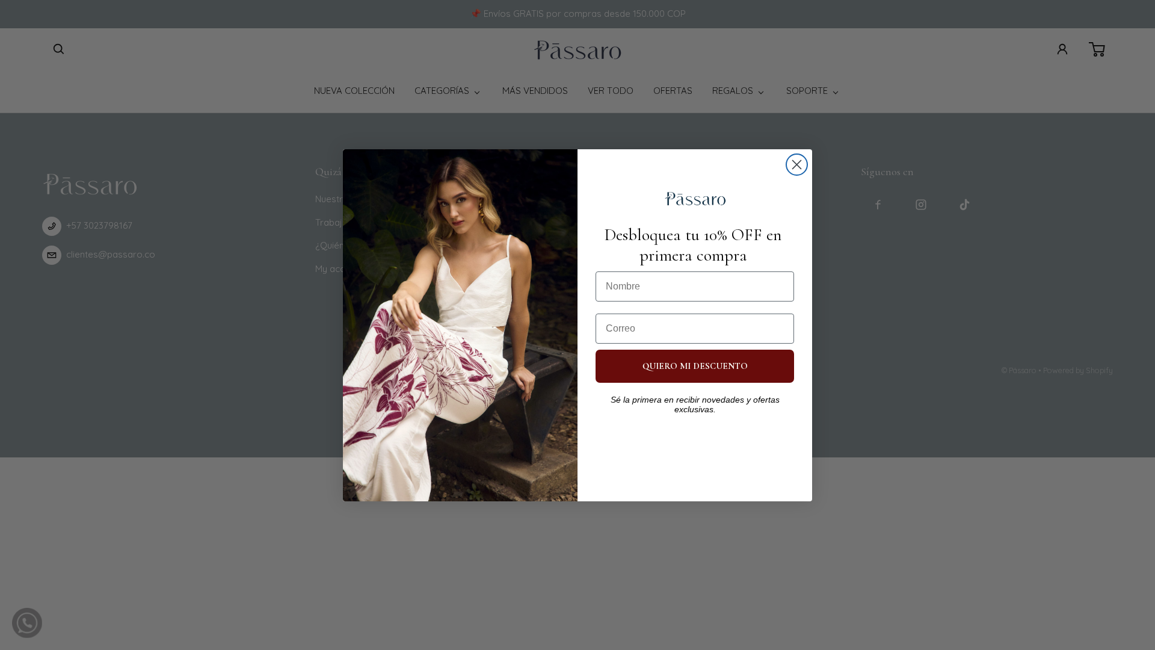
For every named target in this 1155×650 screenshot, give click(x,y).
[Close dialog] (796, 164)
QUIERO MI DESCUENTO (695, 366)
